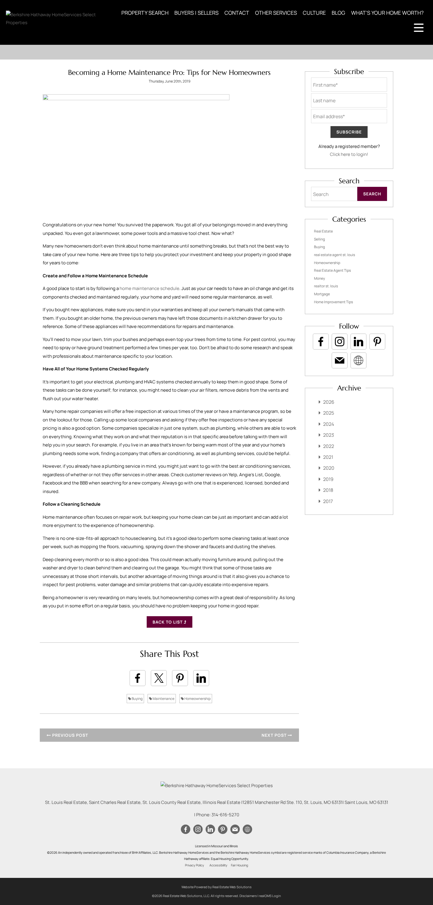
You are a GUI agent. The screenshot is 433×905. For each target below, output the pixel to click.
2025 (328, 413)
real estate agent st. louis (334, 254)
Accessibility (218, 865)
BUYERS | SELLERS (196, 12)
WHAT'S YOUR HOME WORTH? (387, 12)
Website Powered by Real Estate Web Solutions (216, 887)
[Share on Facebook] (138, 678)
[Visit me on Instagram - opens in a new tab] (340, 342)
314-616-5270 (225, 815)
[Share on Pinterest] (180, 678)
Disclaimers (248, 896)
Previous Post (69, 735)
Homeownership (197, 698)
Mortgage (322, 293)
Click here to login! (349, 154)
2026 (328, 402)
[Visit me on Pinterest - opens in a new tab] (377, 342)
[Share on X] (159, 678)
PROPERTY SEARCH (144, 12)
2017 (328, 501)
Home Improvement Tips (333, 301)
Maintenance (163, 698)
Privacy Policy (194, 865)
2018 (328, 490)
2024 (328, 424)
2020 (328, 468)
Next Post (275, 735)
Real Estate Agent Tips (332, 270)
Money (319, 278)
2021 (328, 457)
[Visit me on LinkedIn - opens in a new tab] (358, 342)
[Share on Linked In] (201, 678)
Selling (319, 239)
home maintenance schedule (149, 288)
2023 (328, 435)
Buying (137, 698)
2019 (328, 479)
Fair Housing (239, 865)
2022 (328, 446)
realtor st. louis (326, 286)
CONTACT (236, 12)
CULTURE (314, 12)
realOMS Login (270, 896)
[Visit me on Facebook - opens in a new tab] (321, 342)
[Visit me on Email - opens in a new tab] (340, 360)
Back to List (168, 622)
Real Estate (323, 231)
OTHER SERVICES (276, 12)
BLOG (338, 12)
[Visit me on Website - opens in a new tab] (358, 360)
